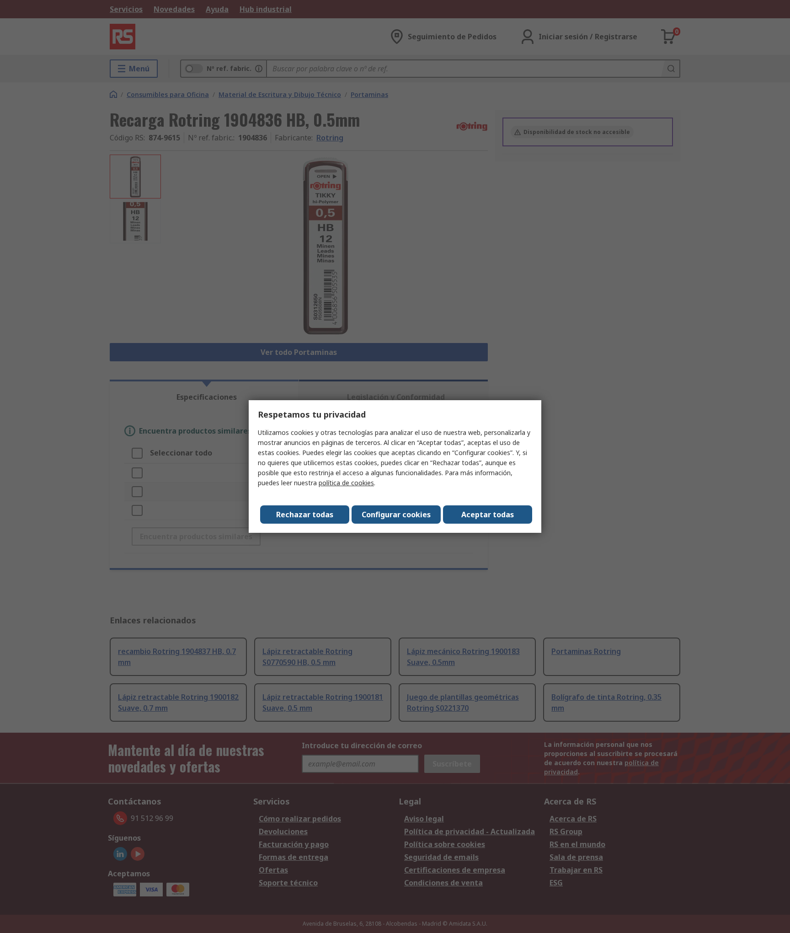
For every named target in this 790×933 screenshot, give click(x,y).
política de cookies (346, 482)
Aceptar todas (487, 514)
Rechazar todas (304, 514)
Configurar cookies (396, 514)
